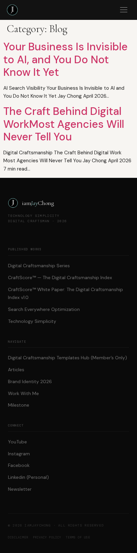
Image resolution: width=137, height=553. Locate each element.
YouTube (17, 442)
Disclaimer (18, 537)
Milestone (18, 405)
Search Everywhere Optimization (44, 309)
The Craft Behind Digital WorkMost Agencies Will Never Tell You (63, 124)
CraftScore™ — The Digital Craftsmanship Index (60, 277)
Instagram (19, 454)
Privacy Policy (47, 537)
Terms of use (78, 537)
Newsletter (20, 489)
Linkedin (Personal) (28, 477)
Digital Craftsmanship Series (39, 266)
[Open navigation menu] (123, 10)
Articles (16, 370)
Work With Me (23, 393)
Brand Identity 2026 (30, 381)
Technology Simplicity (32, 321)
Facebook (19, 465)
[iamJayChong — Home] (12, 10)
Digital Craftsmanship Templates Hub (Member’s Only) (67, 358)
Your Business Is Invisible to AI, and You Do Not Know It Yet (65, 59)
